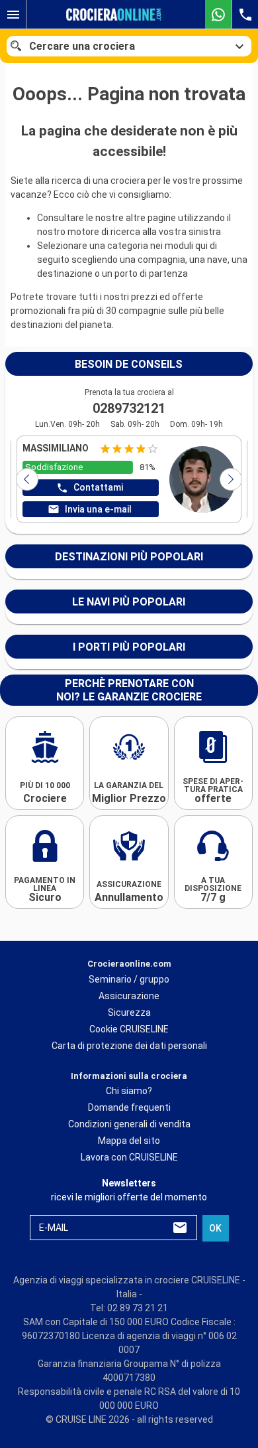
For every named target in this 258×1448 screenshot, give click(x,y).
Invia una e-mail (98, 509)
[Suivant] (231, 479)
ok (215, 1228)
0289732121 (129, 408)
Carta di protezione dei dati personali (129, 1045)
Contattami (98, 487)
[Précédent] (27, 479)
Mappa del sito (129, 1140)
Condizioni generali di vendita (129, 1124)
